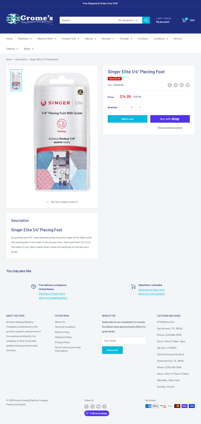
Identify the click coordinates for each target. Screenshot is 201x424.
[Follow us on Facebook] (86, 406)
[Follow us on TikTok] (104, 406)
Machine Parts (45, 38)
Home (9, 38)
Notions (106, 38)
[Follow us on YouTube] (98, 406)
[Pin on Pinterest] (176, 84)
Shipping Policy (63, 336)
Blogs (27, 48)
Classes (10, 48)
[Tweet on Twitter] (181, 84)
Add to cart (127, 118)
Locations (159, 38)
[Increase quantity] (140, 107)
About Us (60, 321)
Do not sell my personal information (68, 349)
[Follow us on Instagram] (92, 406)
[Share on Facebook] (170, 84)
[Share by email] (187, 84)
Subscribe (112, 350)
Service (178, 38)
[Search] (146, 20)
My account (162, 21)
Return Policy (62, 331)
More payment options (170, 127)
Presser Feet (69, 38)
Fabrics (89, 38)
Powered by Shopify (16, 404)
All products (21, 59)
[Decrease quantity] (123, 107)
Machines (23, 38)
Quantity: (113, 107)
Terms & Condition (65, 326)
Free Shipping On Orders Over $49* (100, 3)
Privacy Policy (62, 342)
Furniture (143, 38)
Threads (124, 38)
